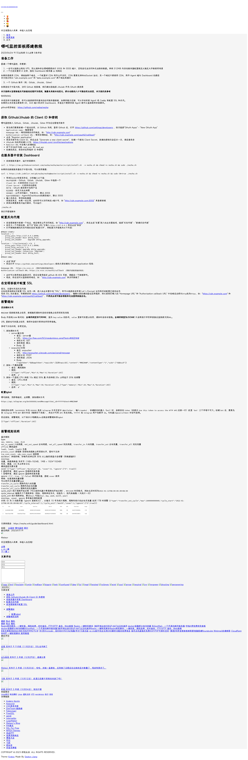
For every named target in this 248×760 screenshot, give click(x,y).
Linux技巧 (5, 694)
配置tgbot (16, 614)
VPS (32, 694)
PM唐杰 (9, 725)
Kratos (11, 756)
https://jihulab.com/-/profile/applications (53, 142)
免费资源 (10, 37)
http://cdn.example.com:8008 (79, 200)
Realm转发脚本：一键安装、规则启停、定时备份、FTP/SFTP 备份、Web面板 (37, 626)
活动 (51, 694)
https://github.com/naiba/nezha (33, 107)
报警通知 (10, 609)
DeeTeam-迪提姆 (14, 708)
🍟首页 (9, 16)
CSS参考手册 (12, 706)
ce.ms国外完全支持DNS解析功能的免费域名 (109, 631)
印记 (8, 740)
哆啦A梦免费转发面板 (196, 626)
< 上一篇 (5, 549)
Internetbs (11, 718)
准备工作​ (10, 594)
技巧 (46, 694)
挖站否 (9, 745)
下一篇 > (5, 551)
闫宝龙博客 (11, 747)
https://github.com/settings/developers (94, 127)
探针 (26, 528)
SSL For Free (12, 728)
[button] (3, 546)
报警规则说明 (12, 616)
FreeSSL (10, 713)
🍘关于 (9, 26)
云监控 (11, 528)
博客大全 (10, 738)
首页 (8, 35)
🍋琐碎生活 (11, 23)
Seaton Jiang (31, 756)
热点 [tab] (8, 621)
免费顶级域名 (12, 735)
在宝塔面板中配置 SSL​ (16, 604)
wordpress (39, 694)
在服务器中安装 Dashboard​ (19, 599)
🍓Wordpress (12, 21)
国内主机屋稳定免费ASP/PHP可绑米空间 (150, 631)
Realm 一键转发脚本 (83, 626)
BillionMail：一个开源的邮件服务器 (168, 626)
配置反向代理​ (12, 602)
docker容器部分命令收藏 (139, 626)
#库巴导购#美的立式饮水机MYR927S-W (19, 631)
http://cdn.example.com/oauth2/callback (75, 135)
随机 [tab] (13, 621)
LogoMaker (11, 721)
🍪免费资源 (11, 18)
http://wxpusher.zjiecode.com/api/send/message (46, 353)
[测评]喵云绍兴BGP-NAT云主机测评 (110, 626)
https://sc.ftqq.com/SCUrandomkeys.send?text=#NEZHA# (51, 338)
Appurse (10, 703)
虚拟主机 (26, 694)
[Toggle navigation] (2, 12)
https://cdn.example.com (215, 293)
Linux (20, 694)
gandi (8, 716)
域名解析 (13, 694)
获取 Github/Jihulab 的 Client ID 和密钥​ (25, 597)
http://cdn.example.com (58, 132)
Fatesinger (11, 711)
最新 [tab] (3, 621)
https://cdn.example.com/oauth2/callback (22, 296)
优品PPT (10, 733)
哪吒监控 (19, 528)
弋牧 (8, 743)
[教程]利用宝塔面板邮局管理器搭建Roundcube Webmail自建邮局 (200, 631)
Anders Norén (13, 701)
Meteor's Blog (13, 723)
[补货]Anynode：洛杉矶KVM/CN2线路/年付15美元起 (63, 631)
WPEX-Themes (13, 730)
